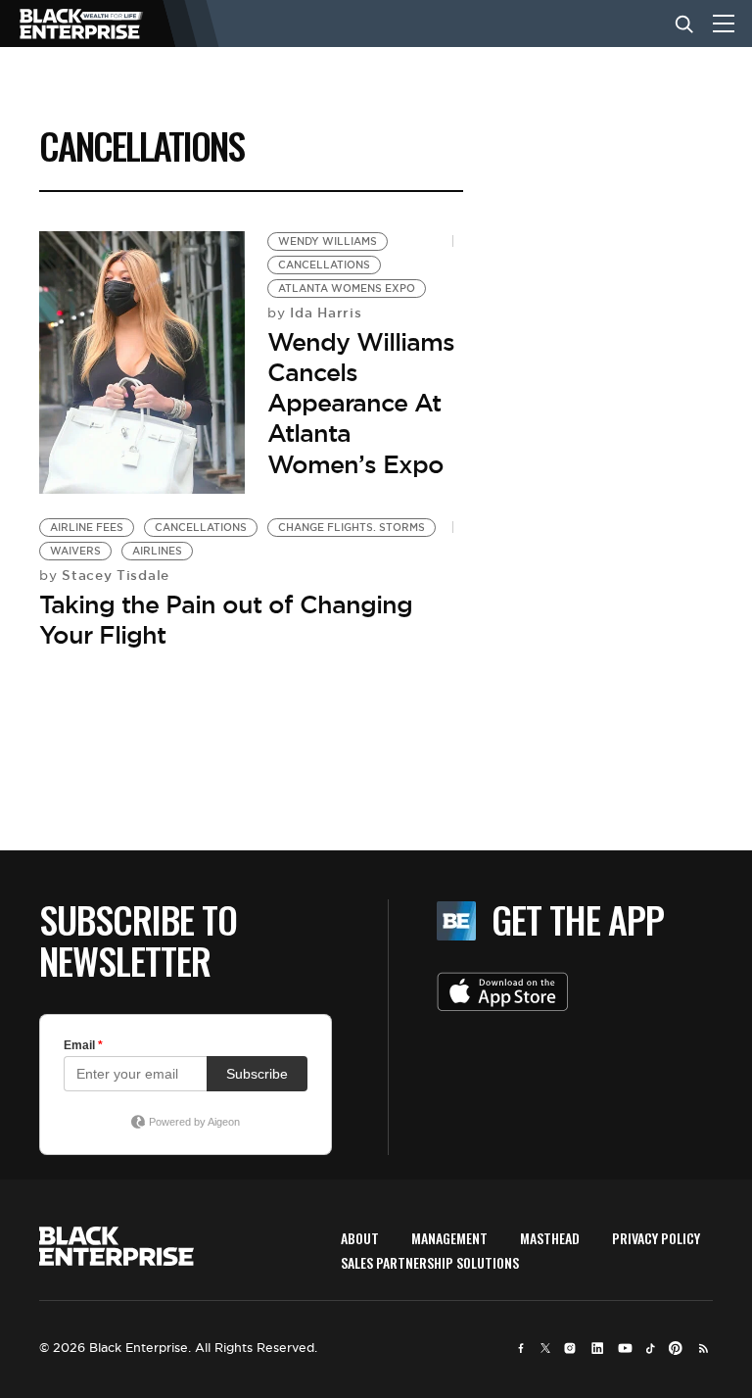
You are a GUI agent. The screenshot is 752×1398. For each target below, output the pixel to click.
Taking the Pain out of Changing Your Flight (225, 620)
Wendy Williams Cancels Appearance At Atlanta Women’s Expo (360, 403)
